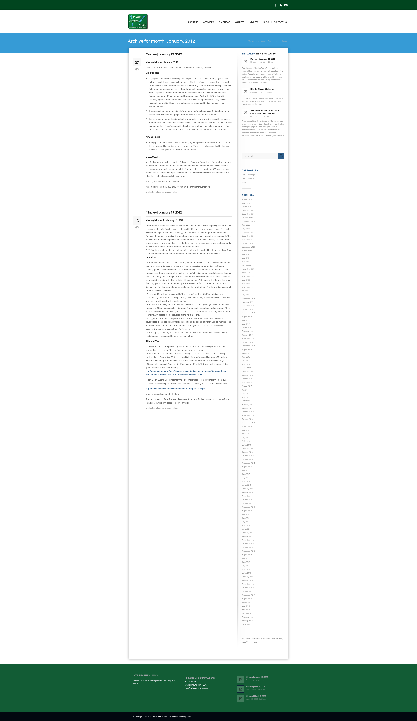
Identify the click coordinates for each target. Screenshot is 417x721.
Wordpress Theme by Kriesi (180, 716)
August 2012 (247, 598)
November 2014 (248, 499)
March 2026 (246, 206)
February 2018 (247, 371)
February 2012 (247, 617)
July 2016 (245, 430)
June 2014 (246, 518)
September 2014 (248, 507)
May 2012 (246, 605)
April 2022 (246, 283)
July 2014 (245, 514)
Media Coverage (248, 174)
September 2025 (248, 221)
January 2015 (247, 492)
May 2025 (246, 228)
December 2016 (248, 411)
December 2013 (248, 540)
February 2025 (247, 232)
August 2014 (247, 510)
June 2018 (246, 356)
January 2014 (247, 536)
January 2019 (247, 334)
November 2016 (248, 415)
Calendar (224, 22)
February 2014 (247, 532)
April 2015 (246, 481)
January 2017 (247, 408)
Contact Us (280, 22)
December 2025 (248, 213)
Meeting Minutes (155, 192)
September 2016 (248, 422)
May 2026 (246, 203)
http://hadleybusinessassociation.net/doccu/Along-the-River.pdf (175, 388)
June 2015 (246, 474)
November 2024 (248, 239)
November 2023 (248, 268)
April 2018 (246, 364)
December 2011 (248, 624)
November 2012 (248, 587)
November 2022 (248, 276)
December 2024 (248, 236)
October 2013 (247, 547)
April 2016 (246, 441)
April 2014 (246, 525)
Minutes (254, 22)
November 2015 (248, 455)
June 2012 (246, 602)
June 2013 (246, 562)
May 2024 (246, 257)
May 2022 (246, 279)
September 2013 (248, 551)
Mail (286, 5)
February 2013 (247, 576)
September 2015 (248, 463)
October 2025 (247, 217)
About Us (193, 22)
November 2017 (248, 382)
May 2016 (246, 437)
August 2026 (247, 199)
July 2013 (245, 558)
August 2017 (247, 386)
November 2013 (248, 543)
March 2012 (246, 613)
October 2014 (247, 503)
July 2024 (245, 254)
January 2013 (247, 580)
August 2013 (247, 554)
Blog (266, 22)
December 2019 (248, 305)
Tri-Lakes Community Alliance (155, 716)
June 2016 (246, 433)
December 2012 (248, 584)
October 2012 (247, 591)
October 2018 (247, 342)
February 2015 (247, 488)
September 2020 (248, 298)
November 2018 (248, 338)
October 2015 (247, 459)
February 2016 (247, 448)
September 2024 (248, 246)
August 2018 (247, 349)
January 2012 (247, 620)
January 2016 (247, 452)
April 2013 (246, 569)
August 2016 (247, 426)
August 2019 (247, 316)
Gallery (239, 22)
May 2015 (246, 477)
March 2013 (246, 573)
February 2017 (247, 404)
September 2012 (248, 595)
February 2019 (247, 331)
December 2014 (248, 496)
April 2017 (246, 397)
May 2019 (246, 323)
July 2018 (245, 353)
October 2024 (247, 243)
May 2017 (246, 393)
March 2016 (246, 444)
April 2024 (246, 261)
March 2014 (246, 529)
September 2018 (248, 345)
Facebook (276, 5)
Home (262, 41)
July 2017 (245, 389)
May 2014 (246, 521)
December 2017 (248, 378)
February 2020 (247, 301)
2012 (277, 41)
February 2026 (247, 210)
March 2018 (246, 367)
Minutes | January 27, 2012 (164, 54)
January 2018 (247, 375)
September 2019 (248, 312)
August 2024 (247, 250)
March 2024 (246, 265)
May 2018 (246, 360)
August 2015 (247, 466)
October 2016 (247, 419)
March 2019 (246, 327)
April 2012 (246, 609)
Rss (281, 5)
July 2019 (245, 320)
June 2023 (246, 272)
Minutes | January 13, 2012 (164, 212)
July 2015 (245, 470)
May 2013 (246, 565)
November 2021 (248, 287)
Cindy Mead (172, 192)
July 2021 (245, 290)
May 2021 (246, 294)
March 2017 (246, 400)
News (244, 182)
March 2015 (246, 485)
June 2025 (246, 224)
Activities (208, 22)
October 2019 (247, 309)
